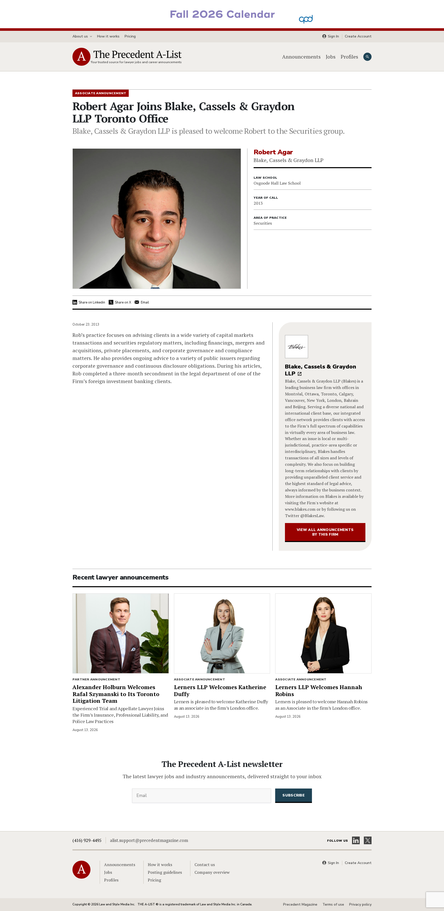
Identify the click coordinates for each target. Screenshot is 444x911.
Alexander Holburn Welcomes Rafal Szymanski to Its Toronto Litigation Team (115, 694)
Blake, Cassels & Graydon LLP (320, 370)
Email (145, 302)
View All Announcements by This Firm (325, 532)
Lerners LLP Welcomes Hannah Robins (318, 690)
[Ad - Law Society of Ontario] (222, 13)
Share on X (123, 302)
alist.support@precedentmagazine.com (149, 840)
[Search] (367, 57)
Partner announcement (96, 679)
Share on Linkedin (92, 302)
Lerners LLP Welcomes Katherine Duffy (220, 690)
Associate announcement (199, 679)
